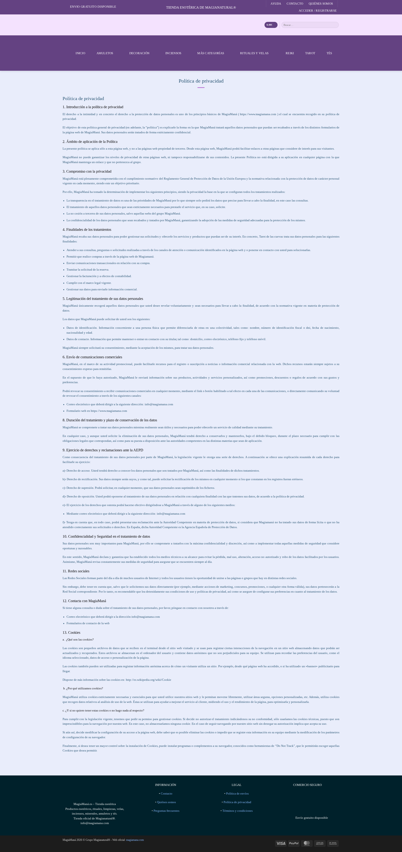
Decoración (139, 53)
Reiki (290, 53)
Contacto (295, 3)
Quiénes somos (321, 3)
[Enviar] (335, 25)
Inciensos (173, 53)
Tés (329, 53)
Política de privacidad (237, 802)
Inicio (80, 53)
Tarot (310, 53)
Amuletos (105, 53)
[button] (317, 10)
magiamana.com (135, 840)
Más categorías (210, 53)
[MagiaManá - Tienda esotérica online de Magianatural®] (201, 24)
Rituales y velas (254, 53)
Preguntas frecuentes (166, 810)
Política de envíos (237, 793)
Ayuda (276, 3)
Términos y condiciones (237, 810)
